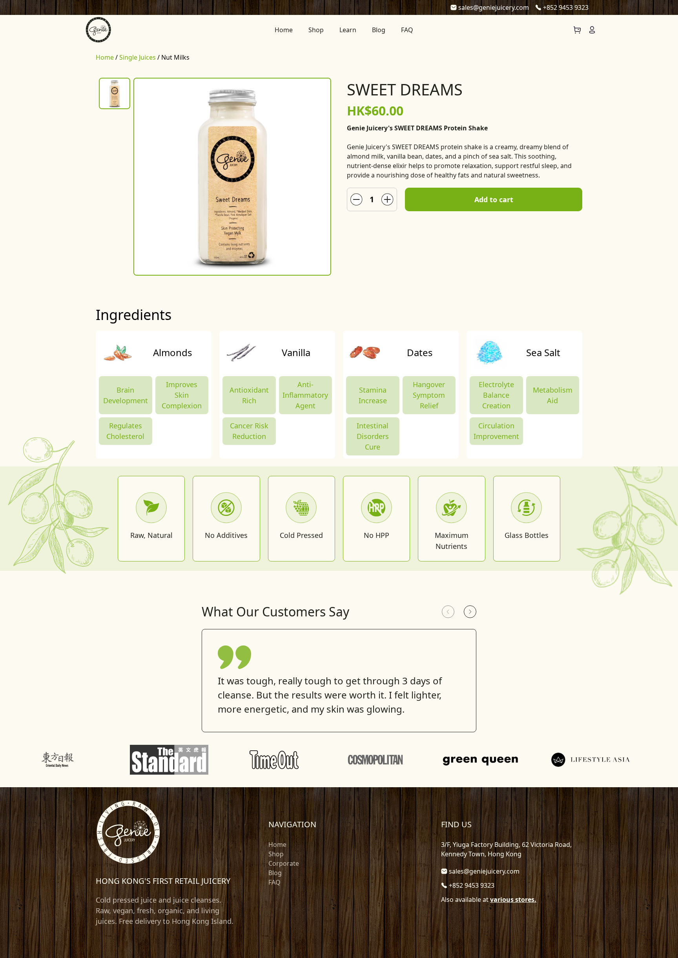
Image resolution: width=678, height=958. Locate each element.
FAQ (407, 30)
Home (284, 30)
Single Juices (137, 57)
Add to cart (493, 199)
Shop (316, 30)
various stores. (513, 899)
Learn (347, 30)
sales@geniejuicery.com (493, 7)
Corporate (283, 863)
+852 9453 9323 (566, 7)
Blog (378, 30)
